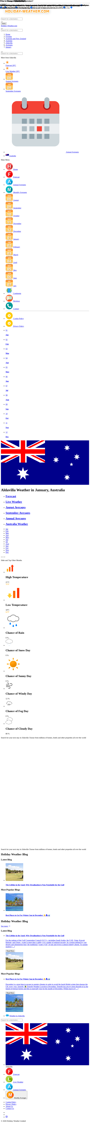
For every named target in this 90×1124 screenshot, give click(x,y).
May (7, 537)
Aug (7, 544)
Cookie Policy (11, 1102)
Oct (7, 548)
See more (4, 926)
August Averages (16, 507)
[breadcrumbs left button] (2, 51)
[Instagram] (47, 1117)
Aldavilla (9, 43)
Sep (7, 546)
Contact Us (10, 1108)
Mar (7, 533)
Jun (7, 540)
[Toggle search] (2, 21)
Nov (7, 550)
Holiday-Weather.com (9, 26)
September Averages (18, 512)
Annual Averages (16, 518)
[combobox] (12, 19)
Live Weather (14, 501)
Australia (9, 41)
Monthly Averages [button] (20, 192)
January (8, 47)
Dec (7, 552)
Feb (7, 531)
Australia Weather (17, 523)
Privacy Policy (11, 1104)
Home (8, 34)
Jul (7, 542)
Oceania (9, 37)
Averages (9, 45)
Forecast (11, 496)
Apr (7, 535)
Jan (7, 529)
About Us (9, 1106)
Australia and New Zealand (16, 39)
